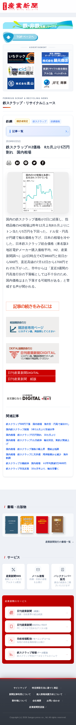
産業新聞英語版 (36, 707)
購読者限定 (22, 121)
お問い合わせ (53, 700)
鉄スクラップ (39, 121)
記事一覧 (17, 131)
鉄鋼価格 (55, 121)
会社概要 (37, 700)
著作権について (19, 700)
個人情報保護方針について (49, 694)
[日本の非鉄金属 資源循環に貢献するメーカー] (11, 525)
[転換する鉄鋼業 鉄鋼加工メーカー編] (58, 525)
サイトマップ (20, 688)
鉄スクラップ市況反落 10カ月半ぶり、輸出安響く (32, 468)
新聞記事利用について (20, 694)
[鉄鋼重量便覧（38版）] (42, 525)
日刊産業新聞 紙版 (22, 379)
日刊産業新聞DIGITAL (23, 373)
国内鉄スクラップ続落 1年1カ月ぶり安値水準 (30, 429)
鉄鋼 (9, 121)
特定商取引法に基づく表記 (45, 688)
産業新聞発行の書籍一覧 (58, 541)
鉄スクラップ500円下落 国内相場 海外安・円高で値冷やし (37, 424)
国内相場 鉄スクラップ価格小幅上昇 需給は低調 (32, 449)
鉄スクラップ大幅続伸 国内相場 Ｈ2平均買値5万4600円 (36, 463)
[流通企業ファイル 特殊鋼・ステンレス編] (26, 525)
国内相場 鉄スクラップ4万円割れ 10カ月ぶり (31, 435)
